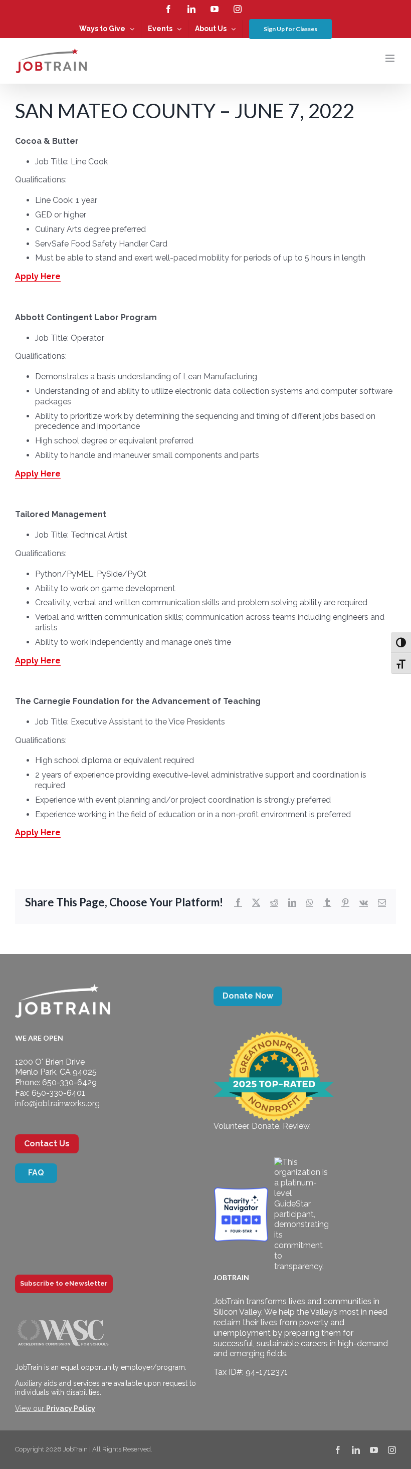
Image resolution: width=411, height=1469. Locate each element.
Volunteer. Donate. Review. (262, 1126)
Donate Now (248, 996)
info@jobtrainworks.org (57, 1103)
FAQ (36, 1172)
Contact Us (47, 1143)
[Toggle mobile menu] (390, 58)
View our (55, 1408)
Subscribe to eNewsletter (64, 1283)
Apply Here (38, 276)
